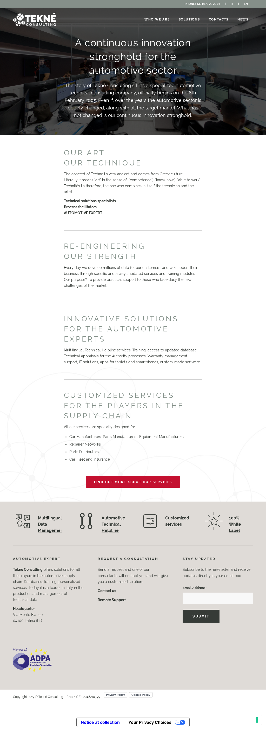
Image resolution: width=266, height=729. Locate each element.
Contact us (107, 591)
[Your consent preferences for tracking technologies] (257, 720)
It (232, 3)
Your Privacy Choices (149, 722)
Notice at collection (100, 722)
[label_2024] (32, 660)
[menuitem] (202, 4)
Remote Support (112, 600)
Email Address (195, 588)
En (246, 3)
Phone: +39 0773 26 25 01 (202, 3)
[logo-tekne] (34, 19)
